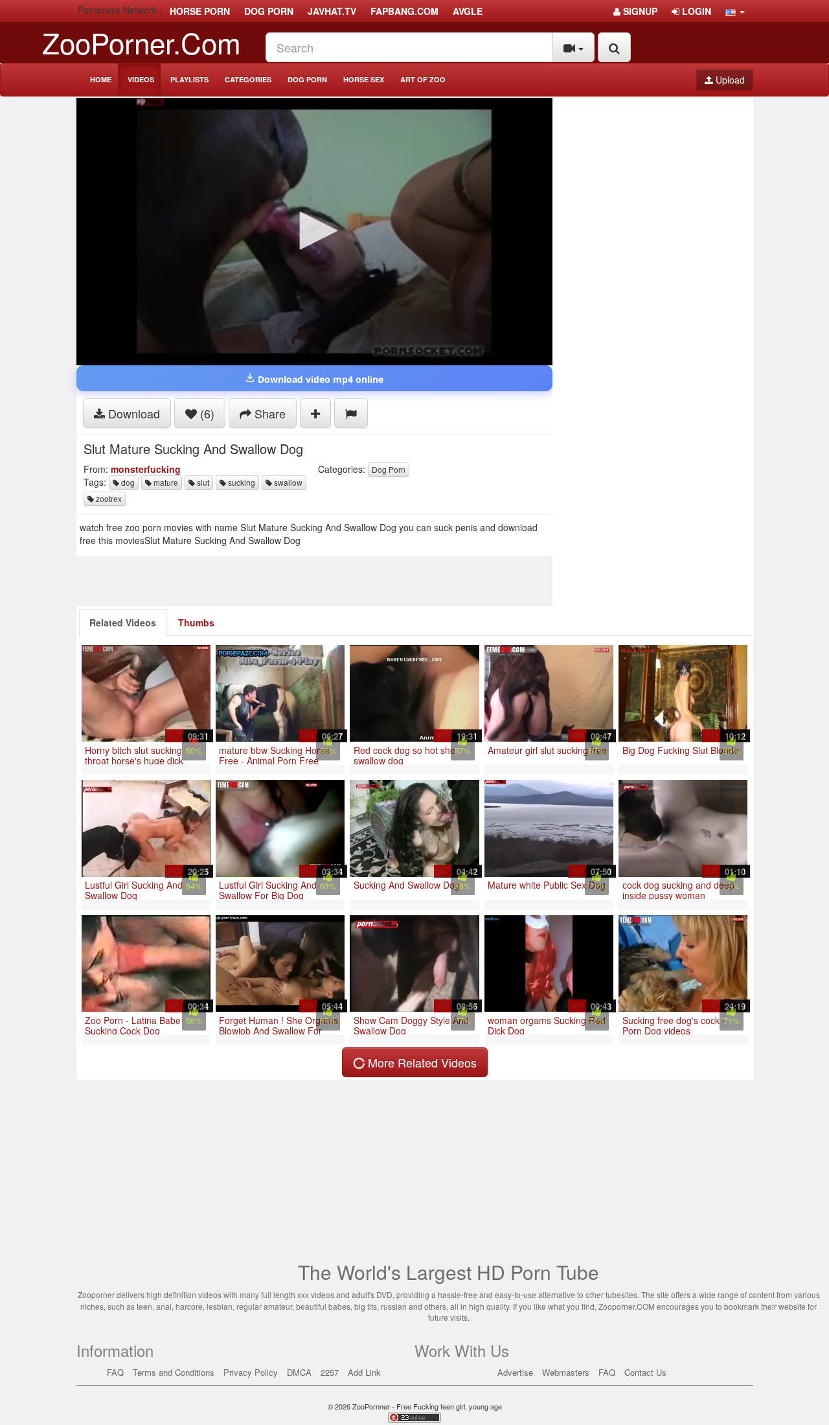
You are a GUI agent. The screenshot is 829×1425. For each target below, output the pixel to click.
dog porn (268, 11)
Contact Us (645, 1372)
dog (127, 482)
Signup (638, 11)
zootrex (108, 498)
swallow (287, 482)
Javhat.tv (332, 11)
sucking (240, 482)
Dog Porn (307, 79)
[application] (314, 231)
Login (695, 11)
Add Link (364, 1372)
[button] (735, 11)
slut (202, 482)
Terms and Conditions (173, 1372)
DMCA (299, 1372)
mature (165, 482)
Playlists (189, 79)
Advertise (515, 1372)
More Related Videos (421, 1062)
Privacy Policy (250, 1372)
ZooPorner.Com (141, 41)
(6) (205, 413)
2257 (330, 1372)
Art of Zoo (423, 79)
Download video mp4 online (319, 379)
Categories (248, 79)
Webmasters (565, 1372)
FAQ (115, 1372)
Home (100, 79)
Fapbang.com (404, 11)
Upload (729, 79)
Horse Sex (363, 79)
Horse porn (200, 11)
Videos (141, 79)
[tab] (122, 622)
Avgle (468, 11)
